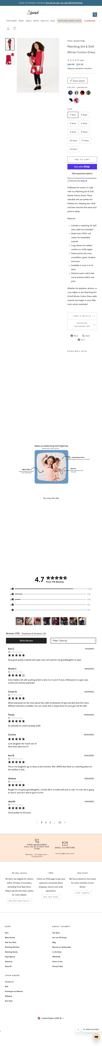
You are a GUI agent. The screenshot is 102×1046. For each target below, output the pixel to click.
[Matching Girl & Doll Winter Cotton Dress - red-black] (69, 424)
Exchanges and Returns (14, 991)
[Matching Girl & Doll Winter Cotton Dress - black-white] (69, 426)
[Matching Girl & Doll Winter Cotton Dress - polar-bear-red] (72, 426)
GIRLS (29, 21)
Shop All (8, 966)
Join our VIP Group (59, 937)
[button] (20, 621)
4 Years (73, 123)
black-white (70, 100)
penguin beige (79, 41)
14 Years (73, 149)
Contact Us (9, 982)
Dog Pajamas (10, 957)
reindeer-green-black (88, 92)
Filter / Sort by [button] (60, 641)
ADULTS (45, 21)
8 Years (84, 132)
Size (69, 109)
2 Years (73, 115)
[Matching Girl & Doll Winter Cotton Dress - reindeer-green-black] (72, 424)
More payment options (82, 173)
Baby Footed (10, 937)
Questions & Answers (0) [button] (34, 633)
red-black (82, 92)
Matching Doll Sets (12, 947)
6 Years (73, 132)
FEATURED (11, 21)
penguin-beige (76, 92)
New (6, 933)
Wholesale (56, 957)
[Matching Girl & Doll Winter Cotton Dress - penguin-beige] (72, 421)
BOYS (36, 21)
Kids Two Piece (10, 942)
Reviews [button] (13, 633)
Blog (54, 942)
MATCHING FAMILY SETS (69, 21)
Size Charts (82, 893)
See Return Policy (19, 901)
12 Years (85, 140)
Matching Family (11, 952)
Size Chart (9, 1001)
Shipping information (82, 324)
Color (77, 87)
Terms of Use (57, 961)
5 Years (84, 123)
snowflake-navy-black (70, 92)
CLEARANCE (90, 21)
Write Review (26, 640)
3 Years (84, 115)
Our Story (56, 933)
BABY (21, 21)
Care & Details (82, 316)
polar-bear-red (76, 100)
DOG (53, 21)
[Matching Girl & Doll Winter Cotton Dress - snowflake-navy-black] (69, 421)
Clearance (9, 961)
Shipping (70, 68)
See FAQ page (51, 897)
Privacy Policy (57, 966)
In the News (57, 952)
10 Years (73, 140)
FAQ (6, 986)
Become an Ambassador (61, 947)
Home (69, 41)
